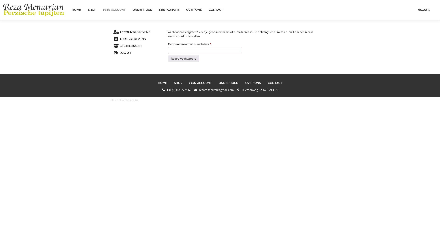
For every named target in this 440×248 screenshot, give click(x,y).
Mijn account (114, 9)
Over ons (194, 9)
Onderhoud (142, 9)
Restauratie (169, 9)
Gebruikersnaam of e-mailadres (194, 43)
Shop (92, 9)
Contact (216, 9)
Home (76, 9)
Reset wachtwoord (183, 58)
